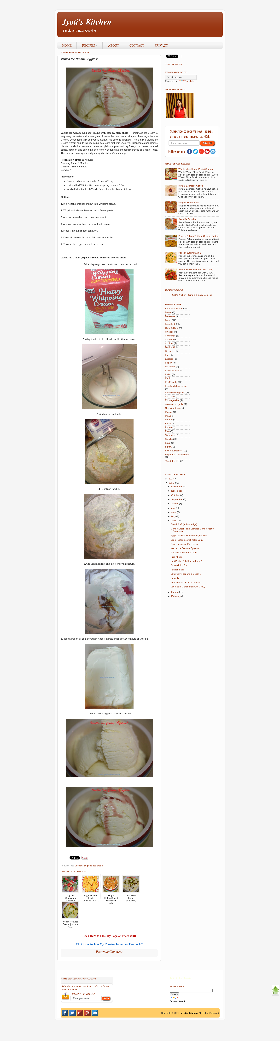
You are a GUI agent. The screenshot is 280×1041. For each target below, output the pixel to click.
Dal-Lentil (170, 347)
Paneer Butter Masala (189, 253)
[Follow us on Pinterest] (207, 153)
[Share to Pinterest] (85, 859)
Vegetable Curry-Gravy (177, 454)
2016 (172, 483)
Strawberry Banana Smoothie (186, 574)
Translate (189, 81)
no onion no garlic (174, 404)
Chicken (169, 332)
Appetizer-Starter (174, 308)
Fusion (168, 363)
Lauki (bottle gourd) (175, 392)
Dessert (78, 866)
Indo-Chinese (172, 370)
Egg (167, 355)
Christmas (170, 336)
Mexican (169, 396)
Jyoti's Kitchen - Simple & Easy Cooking (192, 295)
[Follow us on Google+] (201, 153)
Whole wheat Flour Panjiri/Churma (196, 169)
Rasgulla (175, 578)
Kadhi (168, 378)
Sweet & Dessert (173, 450)
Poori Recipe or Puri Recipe (185, 544)
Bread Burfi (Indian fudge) (184, 524)
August (175, 503)
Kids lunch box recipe (176, 386)
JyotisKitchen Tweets (180, 978)
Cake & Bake (171, 328)
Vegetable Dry (172, 461)
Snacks (169, 439)
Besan (168, 312)
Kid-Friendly (171, 382)
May (173, 516)
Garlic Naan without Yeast (184, 552)
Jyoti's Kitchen (87, 21)
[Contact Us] (213, 153)
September (177, 499)
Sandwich (170, 435)
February (176, 596)
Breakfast (170, 324)
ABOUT (113, 45)
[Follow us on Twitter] (195, 153)
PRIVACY (161, 45)
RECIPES (88, 45)
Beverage (170, 316)
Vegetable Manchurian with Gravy (195, 269)
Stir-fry (168, 447)
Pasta (168, 423)
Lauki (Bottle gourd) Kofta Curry (187, 540)
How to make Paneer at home (186, 582)
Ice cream (98, 866)
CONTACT (136, 45)
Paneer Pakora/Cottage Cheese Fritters (198, 236)
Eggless (88, 866)
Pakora (168, 412)
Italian (168, 374)
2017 (172, 479)
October (175, 495)
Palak (168, 416)
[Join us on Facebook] (189, 153)
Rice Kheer (176, 557)
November (177, 491)
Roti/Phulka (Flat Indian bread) (186, 561)
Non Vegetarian (173, 408)
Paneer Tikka (177, 570)
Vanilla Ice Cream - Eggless (185, 548)
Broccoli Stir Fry (179, 565)
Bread (168, 320)
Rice (167, 431)
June (174, 512)
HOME (67, 45)
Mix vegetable (172, 400)
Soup (167, 443)
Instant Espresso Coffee (190, 186)
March (174, 592)
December (177, 486)
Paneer (169, 419)
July (173, 508)
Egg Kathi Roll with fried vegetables (189, 535)
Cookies (169, 343)
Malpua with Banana (188, 202)
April (173, 520)
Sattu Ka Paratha (187, 219)
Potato (168, 427)
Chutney (169, 339)
